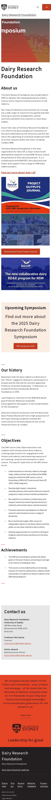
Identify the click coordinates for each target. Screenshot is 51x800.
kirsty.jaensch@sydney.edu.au (18, 655)
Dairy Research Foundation (19, 15)
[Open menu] (37, 7)
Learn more (25, 715)
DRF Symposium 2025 (25, 346)
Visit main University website (15, 770)
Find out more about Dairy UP (18, 172)
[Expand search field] (46, 7)
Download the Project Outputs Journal (20, 251)
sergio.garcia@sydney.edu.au (17, 643)
